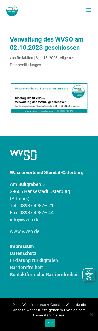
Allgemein (68, 58)
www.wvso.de (24, 231)
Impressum (22, 246)
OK (50, 323)
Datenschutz (23, 253)
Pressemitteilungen (25, 65)
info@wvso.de (24, 219)
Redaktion (25, 58)
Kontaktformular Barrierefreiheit (44, 274)
